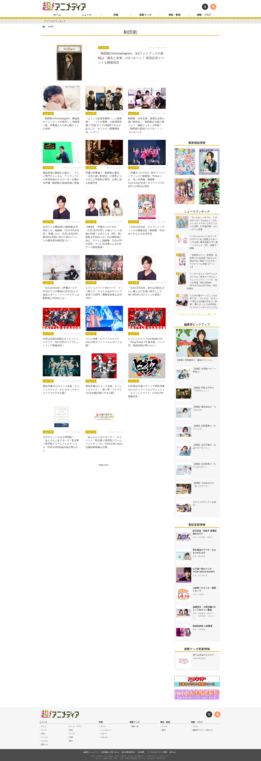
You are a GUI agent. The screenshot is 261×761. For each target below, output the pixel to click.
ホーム (57, 15)
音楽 (43, 734)
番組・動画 (175, 15)
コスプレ (44, 741)
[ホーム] (43, 27)
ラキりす (104, 737)
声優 (71, 737)
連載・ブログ (204, 15)
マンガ (44, 730)
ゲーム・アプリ (75, 726)
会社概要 (141, 752)
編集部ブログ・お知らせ (203, 730)
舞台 (71, 741)
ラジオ (164, 726)
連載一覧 (135, 726)
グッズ (72, 734)
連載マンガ (145, 15)
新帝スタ (44, 744)
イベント (44, 737)
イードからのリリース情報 (157, 752)
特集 (116, 15)
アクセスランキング (56, 21)
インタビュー (106, 730)
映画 (71, 730)
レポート (104, 734)
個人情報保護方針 (128, 752)
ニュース (87, 15)
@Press (172, 752)
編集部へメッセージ (91, 752)
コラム (195, 726)
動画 (164, 730)
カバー (103, 726)
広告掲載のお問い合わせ (110, 752)
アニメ (44, 726)
